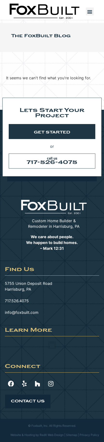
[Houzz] (37, 383)
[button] (90, 11)
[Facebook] (11, 383)
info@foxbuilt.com (21, 312)
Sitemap (71, 435)
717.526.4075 (17, 300)
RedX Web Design (52, 435)
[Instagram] (51, 383)
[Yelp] (24, 383)
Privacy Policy (89, 435)
